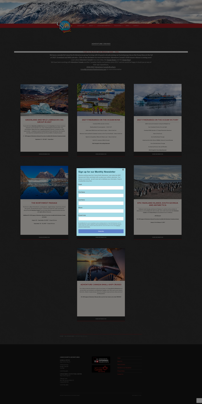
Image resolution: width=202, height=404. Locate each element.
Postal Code (82, 215)
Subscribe (101, 231)
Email (80, 184)
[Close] (124, 170)
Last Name (81, 199)
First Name (81, 192)
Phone (80, 207)
